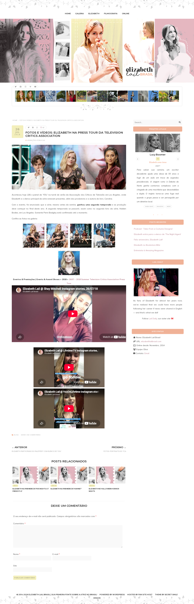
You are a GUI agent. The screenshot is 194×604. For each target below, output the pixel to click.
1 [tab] (155, 215)
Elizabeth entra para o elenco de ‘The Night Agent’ (157, 234)
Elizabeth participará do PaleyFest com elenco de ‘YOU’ (36, 449)
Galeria (79, 13)
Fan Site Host (145, 594)
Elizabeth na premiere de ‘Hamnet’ (66, 489)
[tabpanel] (158, 171)
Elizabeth (93, 13)
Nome (16, 554)
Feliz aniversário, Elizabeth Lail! (148, 239)
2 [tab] (159, 215)
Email (146, 353)
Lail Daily (153, 318)
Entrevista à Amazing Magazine (149, 250)
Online (125, 13)
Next (177, 158)
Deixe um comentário (31, 435)
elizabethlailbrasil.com (151, 341)
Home (68, 13)
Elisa (16, 435)
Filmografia (110, 13)
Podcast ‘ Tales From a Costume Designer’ (153, 229)
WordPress (118, 594)
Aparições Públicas (36, 140)
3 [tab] (163, 215)
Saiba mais (149, 206)
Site (15, 565)
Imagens (160, 206)
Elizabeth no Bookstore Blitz (147, 245)
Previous (137, 158)
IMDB (169, 206)
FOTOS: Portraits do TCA (115, 449)
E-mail (56, 554)
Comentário (19, 523)
